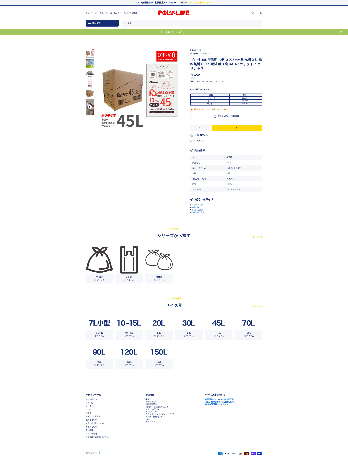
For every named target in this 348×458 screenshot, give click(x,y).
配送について (91, 420)
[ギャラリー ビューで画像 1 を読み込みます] (90, 53)
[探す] (124, 23)
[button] (197, 141)
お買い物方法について (95, 423)
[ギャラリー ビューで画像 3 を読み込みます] (90, 73)
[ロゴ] (174, 13)
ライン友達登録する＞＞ (201, 2)
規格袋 (88, 413)
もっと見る (257, 237)
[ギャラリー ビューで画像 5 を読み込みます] (90, 93)
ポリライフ (96, 453)
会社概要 (89, 430)
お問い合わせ (91, 434)
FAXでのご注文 (197, 212)
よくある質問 (197, 210)
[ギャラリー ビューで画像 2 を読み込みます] (90, 63)
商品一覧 (195, 207)
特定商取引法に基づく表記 (97, 437)
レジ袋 (88, 410)
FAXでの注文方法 (93, 416)
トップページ (197, 205)
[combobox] (192, 23)
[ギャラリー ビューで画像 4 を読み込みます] (90, 83)
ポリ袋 (88, 406)
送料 (192, 81)
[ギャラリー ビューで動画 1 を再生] (90, 107)
